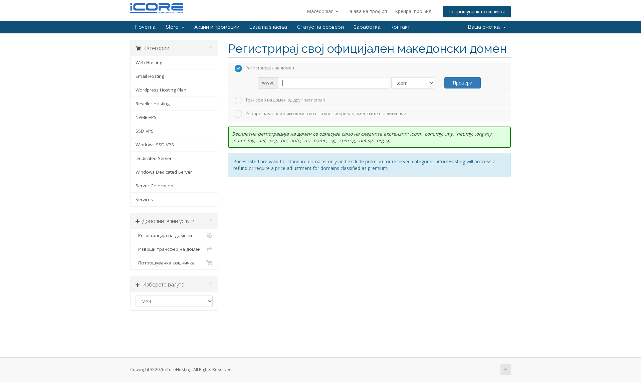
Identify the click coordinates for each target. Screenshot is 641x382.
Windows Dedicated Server (164, 172)
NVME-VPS (146, 117)
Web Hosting (149, 62)
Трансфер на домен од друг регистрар (285, 100)
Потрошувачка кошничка (476, 11)
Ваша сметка (485, 27)
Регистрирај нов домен (269, 68)
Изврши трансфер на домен (168, 249)
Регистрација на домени (164, 235)
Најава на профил (366, 11)
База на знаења (268, 27)
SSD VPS (145, 131)
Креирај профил (413, 11)
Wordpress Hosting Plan (161, 90)
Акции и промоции (216, 27)
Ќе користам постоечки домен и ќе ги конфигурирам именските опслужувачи (325, 114)
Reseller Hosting (153, 104)
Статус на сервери (320, 27)
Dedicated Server (154, 158)
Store (173, 27)
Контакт (400, 27)
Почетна (145, 27)
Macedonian (321, 11)
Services (144, 199)
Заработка (367, 27)
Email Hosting (150, 76)
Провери (462, 82)
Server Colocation (154, 186)
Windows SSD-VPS (155, 145)
